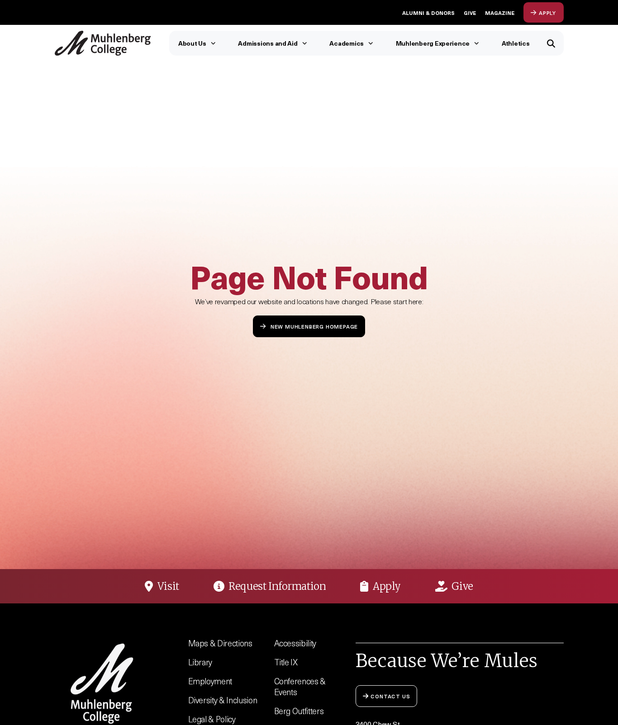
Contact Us (390, 696)
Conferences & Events (300, 686)
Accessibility (295, 643)
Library (200, 662)
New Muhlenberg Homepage (314, 326)
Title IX (286, 662)
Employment (210, 681)
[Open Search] (551, 43)
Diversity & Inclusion (222, 700)
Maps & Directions (220, 643)
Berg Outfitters (299, 711)
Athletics (516, 43)
